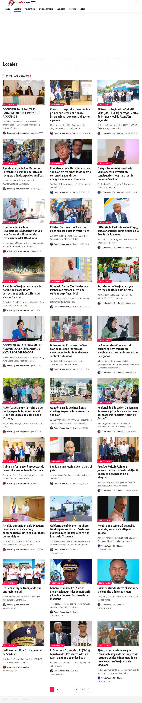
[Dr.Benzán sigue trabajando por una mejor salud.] (24, 571)
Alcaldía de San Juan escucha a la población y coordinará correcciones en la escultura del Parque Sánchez (22, 291)
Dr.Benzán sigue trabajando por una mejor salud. (22, 589)
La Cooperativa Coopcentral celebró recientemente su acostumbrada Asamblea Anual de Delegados (117, 350)
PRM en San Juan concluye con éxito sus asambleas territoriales (69, 228)
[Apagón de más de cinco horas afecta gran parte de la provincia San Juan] (71, 390)
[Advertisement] (71, 32)
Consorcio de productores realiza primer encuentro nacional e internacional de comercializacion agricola (70, 114)
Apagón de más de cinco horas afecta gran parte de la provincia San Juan (69, 411)
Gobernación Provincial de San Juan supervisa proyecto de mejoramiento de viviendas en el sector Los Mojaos (69, 350)
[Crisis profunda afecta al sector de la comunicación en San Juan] (118, 571)
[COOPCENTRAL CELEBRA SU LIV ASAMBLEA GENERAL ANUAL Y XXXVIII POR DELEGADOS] (24, 328)
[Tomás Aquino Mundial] (21, 3)
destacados (10, 104)
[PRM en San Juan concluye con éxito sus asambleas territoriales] (71, 210)
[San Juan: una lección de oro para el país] (71, 449)
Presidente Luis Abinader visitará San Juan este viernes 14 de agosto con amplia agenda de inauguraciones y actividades (70, 173)
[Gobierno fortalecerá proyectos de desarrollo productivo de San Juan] (24, 449)
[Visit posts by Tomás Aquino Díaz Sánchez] (4, 133)
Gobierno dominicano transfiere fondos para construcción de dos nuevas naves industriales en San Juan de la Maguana (69, 531)
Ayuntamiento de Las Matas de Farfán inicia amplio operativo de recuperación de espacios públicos (23, 171)
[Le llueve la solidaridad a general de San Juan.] (24, 633)
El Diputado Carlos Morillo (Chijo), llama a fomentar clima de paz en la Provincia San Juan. (118, 230)
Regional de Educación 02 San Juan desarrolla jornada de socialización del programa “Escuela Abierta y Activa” (118, 413)
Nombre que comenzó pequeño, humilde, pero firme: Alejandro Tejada (116, 529)
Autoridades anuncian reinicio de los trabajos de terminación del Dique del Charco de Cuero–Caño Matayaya (23, 413)
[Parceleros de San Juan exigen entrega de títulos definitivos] (118, 269)
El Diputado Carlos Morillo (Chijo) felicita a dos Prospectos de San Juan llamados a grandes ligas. (70, 654)
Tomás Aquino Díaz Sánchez (18, 133)
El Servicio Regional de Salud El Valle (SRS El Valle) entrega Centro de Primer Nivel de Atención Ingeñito (117, 114)
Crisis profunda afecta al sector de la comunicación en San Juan (118, 589)
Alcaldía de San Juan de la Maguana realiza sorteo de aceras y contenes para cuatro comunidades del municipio (24, 531)
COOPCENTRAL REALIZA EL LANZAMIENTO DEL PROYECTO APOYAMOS (21, 112)
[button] (5, 3)
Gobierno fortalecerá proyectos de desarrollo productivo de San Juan (23, 468)
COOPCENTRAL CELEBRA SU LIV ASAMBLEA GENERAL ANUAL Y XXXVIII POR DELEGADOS (22, 348)
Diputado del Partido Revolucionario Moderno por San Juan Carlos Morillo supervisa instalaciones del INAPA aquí (22, 232)
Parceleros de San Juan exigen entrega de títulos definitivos (115, 287)
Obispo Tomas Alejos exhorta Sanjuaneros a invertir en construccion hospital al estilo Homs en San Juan (115, 173)
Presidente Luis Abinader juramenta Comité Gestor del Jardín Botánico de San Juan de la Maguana (118, 472)
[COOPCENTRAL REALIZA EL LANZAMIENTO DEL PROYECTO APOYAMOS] (24, 92)
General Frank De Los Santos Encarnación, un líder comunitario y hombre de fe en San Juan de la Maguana (70, 593)
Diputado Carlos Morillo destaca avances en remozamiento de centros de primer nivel (69, 289)
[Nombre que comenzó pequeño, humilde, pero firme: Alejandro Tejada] (118, 508)
